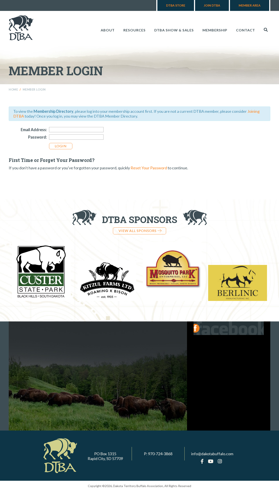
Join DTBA (212, 5)
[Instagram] (220, 461)
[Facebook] (202, 461)
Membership (214, 30)
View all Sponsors (138, 230)
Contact (245, 30)
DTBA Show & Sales (174, 30)
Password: (37, 137)
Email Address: (34, 129)
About (108, 30)
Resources (134, 30)
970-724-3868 (160, 453)
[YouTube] (210, 461)
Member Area (249, 5)
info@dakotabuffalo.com (212, 453)
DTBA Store (175, 5)
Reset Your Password (149, 167)
